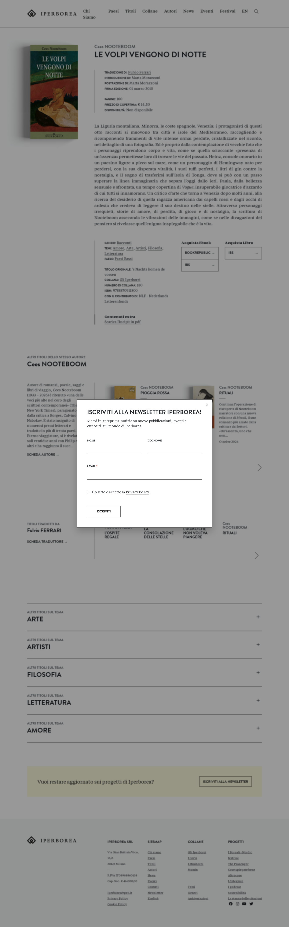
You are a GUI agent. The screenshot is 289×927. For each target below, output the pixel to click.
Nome (91, 441)
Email (92, 467)
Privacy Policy (137, 492)
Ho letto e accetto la (120, 492)
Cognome (155, 441)
